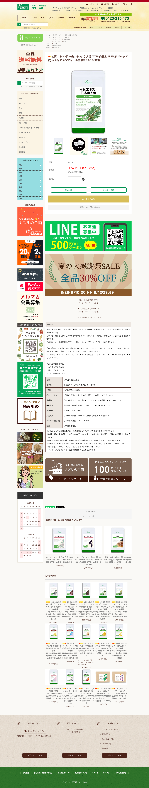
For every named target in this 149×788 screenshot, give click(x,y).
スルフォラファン (96, 27)
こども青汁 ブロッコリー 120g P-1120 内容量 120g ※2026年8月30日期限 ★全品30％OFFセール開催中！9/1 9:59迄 (103, 695)
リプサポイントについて (100, 773)
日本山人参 (66, 39)
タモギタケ (108, 27)
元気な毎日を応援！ (71, 35)
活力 (20, 108)
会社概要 (72, 17)
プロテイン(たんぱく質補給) (29, 128)
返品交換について (81, 773)
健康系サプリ (57, 35)
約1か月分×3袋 (108, 190)
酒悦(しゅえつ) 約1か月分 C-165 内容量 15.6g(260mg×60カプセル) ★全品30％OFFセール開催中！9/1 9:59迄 (118, 560)
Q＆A (51, 17)
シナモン (117, 27)
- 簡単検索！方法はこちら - (32, 28)
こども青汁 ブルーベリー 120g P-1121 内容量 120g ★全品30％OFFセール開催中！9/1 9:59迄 (119, 693)
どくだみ (66, 37)
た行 (54, 37)
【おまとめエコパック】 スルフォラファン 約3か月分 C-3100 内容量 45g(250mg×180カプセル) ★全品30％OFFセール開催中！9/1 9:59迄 (103, 610)
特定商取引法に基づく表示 (43, 773)
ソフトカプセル (24, 142)
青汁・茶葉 (23, 123)
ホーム (48, 35)
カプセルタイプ (24, 132)
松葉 (64, 41)
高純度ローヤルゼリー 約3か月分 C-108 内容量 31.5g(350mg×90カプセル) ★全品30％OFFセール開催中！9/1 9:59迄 (119, 650)
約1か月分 (69, 190)
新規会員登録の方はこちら (30, 45)
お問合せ (60, 17)
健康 (20, 98)
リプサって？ (25, 17)
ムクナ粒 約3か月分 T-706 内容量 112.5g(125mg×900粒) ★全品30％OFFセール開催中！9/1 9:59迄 (86, 649)
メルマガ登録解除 (120, 773)
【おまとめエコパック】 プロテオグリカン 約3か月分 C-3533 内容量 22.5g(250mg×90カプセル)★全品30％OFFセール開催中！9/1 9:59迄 (54, 610)
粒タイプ (22, 137)
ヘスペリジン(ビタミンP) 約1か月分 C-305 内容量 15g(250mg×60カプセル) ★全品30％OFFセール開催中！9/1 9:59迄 (86, 696)
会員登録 (106, 4)
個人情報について (64, 773)
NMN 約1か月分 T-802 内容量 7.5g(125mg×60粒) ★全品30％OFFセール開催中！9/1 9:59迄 (54, 693)
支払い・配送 (39, 17)
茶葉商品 (22, 152)
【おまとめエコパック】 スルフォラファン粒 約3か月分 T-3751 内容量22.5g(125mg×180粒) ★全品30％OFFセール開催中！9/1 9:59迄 (119, 609)
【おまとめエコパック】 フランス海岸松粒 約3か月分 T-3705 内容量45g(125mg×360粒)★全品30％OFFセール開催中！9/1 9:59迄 (86, 609)
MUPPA (21, 118)
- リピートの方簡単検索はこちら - (30, 86)
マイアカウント (93, 4)
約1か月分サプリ (58, 45)
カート (127, 4)
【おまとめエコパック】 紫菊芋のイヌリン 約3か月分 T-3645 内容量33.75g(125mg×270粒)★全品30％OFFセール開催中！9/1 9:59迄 (70, 610)
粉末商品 (22, 147)
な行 (54, 39)
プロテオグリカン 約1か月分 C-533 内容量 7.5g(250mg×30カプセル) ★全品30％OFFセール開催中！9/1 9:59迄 (70, 696)
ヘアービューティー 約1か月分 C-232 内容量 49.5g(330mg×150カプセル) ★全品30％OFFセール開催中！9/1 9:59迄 (88, 560)
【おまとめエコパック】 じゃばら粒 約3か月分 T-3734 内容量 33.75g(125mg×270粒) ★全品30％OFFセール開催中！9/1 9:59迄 (54, 651)
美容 (20, 113)
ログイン (117, 4)
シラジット (126, 27)
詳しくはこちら (74, 755)
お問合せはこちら (34, 755)
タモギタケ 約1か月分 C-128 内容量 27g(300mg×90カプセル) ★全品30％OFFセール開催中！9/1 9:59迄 (103, 649)
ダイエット (23, 103)
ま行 (54, 41)
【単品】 (56, 43)
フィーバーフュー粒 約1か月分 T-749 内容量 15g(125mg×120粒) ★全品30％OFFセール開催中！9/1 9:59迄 (59, 559)
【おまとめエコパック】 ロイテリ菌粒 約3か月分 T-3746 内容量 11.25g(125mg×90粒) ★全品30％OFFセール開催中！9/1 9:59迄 (70, 650)
